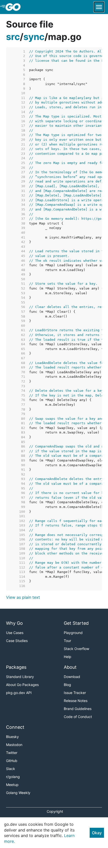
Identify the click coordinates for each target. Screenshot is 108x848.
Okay (97, 832)
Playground (73, 632)
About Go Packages (22, 684)
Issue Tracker (75, 692)
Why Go (14, 623)
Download (72, 676)
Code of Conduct (78, 716)
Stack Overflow (76, 648)
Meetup (12, 784)
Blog (67, 684)
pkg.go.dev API (19, 692)
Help (67, 656)
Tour (67, 640)
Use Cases (14, 632)
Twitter (11, 752)
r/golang (13, 776)
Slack (10, 768)
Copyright (55, 811)
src (13, 36)
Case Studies (17, 640)
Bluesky (12, 736)
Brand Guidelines (77, 708)
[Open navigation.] (99, 7)
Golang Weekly (18, 792)
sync (33, 36)
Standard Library (20, 676)
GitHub (11, 760)
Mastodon (14, 744)
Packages (16, 667)
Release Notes (75, 700)
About (70, 667)
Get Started (76, 623)
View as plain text (23, 597)
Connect (15, 727)
